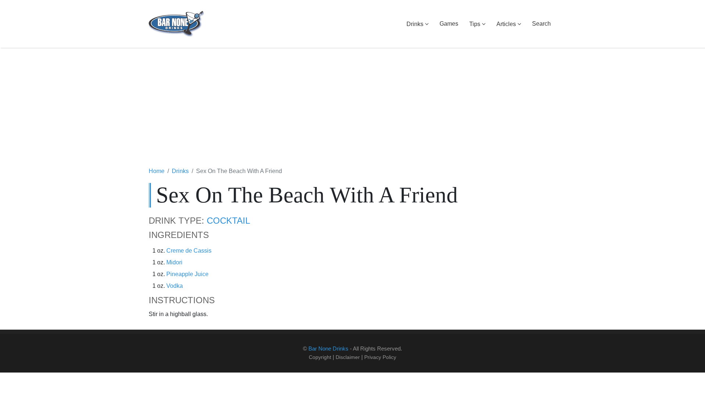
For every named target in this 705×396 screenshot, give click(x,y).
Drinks (414, 24)
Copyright (320, 357)
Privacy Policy (380, 357)
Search (541, 24)
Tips (474, 24)
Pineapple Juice (187, 274)
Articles (506, 24)
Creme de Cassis (189, 250)
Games (449, 24)
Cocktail (228, 220)
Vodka (174, 286)
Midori (174, 262)
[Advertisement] (352, 108)
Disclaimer (348, 357)
